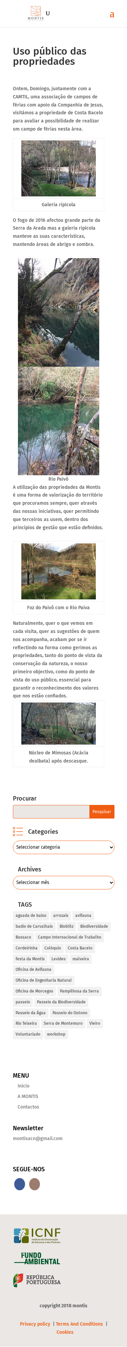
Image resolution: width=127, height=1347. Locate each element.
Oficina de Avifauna (33, 969)
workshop (56, 1034)
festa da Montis (30, 959)
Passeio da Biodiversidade (61, 1002)
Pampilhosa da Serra (79, 991)
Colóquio (52, 948)
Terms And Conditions (79, 1324)
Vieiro (94, 1023)
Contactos (28, 1107)
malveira (80, 959)
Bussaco (23, 937)
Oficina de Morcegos (34, 991)
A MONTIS (28, 1096)
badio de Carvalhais (34, 926)
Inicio (23, 1086)
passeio (23, 1002)
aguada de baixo (31, 915)
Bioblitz (66, 926)
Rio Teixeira (26, 1023)
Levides (58, 959)
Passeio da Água (31, 1013)
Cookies (65, 1332)
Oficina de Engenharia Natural (44, 980)
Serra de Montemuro (63, 1023)
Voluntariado (28, 1034)
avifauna (83, 915)
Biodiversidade (94, 926)
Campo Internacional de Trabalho (69, 937)
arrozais (60, 915)
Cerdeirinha (27, 948)
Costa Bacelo (80, 948)
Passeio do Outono (69, 1013)
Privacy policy (35, 1324)
